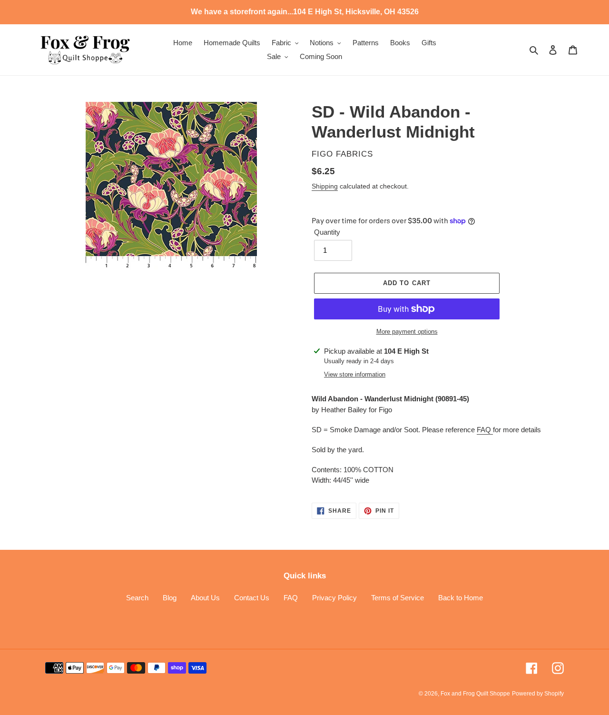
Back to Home (460, 598)
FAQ (485, 430)
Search (137, 598)
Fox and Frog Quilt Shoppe (475, 693)
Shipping (325, 186)
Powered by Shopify (538, 693)
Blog (170, 598)
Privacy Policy (334, 598)
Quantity (327, 232)
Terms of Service (397, 598)
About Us (205, 598)
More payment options (407, 331)
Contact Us (251, 598)
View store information (354, 374)
